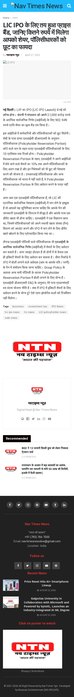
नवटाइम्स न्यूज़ (12, 54)
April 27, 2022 (32, 54)
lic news (29, 312)
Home (6, 18)
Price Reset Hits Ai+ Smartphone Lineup (46, 583)
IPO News (58, 306)
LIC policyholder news (52, 312)
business (18, 306)
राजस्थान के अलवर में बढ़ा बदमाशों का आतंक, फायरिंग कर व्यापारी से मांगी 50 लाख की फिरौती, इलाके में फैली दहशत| (45, 469)
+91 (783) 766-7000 (37, 537)
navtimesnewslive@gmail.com (41, 541)
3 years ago (29, 457)
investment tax (37, 306)
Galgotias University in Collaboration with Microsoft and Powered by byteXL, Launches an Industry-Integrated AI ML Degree (46, 604)
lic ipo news (12, 312)
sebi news (11, 318)
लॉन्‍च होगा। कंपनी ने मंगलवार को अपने (25, 115)
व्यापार (15, 18)
